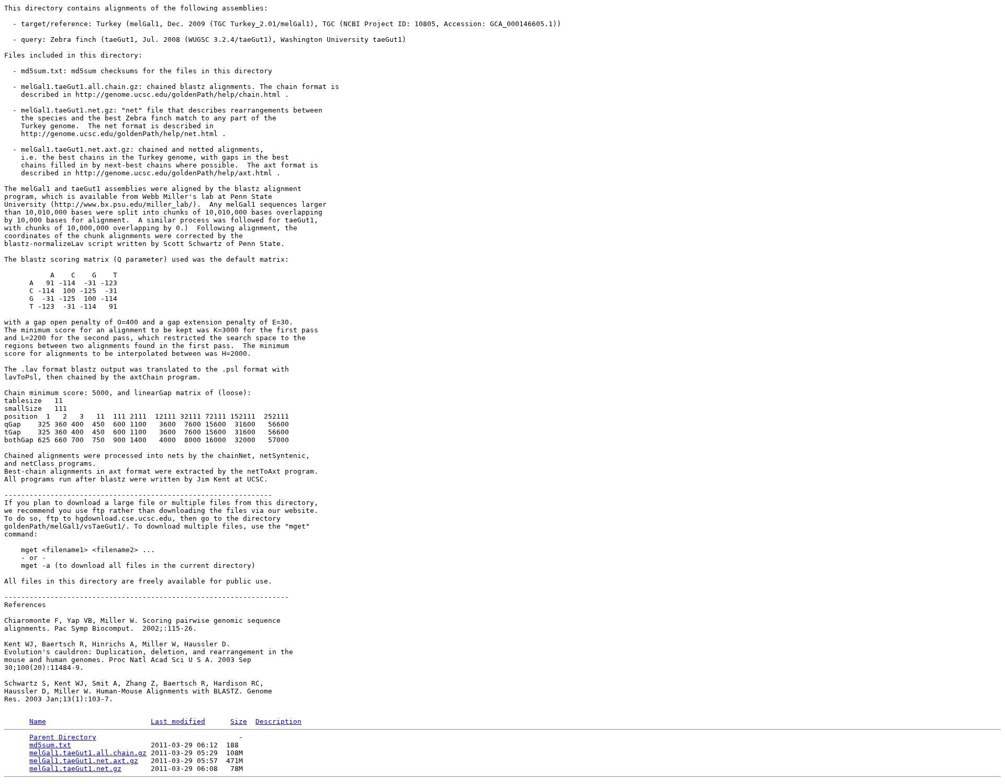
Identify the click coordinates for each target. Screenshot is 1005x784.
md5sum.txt (50, 745)
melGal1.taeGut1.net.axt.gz (83, 761)
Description (278, 721)
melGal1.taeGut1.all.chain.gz (88, 753)
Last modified (178, 721)
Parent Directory (62, 737)
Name (37, 721)
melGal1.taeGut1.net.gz (75, 768)
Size (238, 721)
